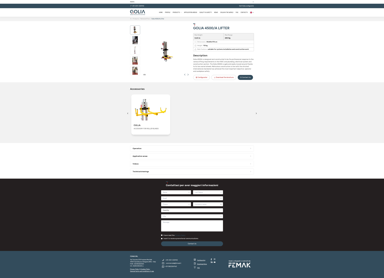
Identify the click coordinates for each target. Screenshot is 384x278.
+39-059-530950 (138, 6)
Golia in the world (226, 12)
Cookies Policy (145, 269)
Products (176, 12)
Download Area (202, 264)
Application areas (190, 12)
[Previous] (127, 113)
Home (161, 12)
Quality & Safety (206, 12)
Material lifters (145, 19)
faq (198, 268)
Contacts (244, 12)
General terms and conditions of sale (142, 271)
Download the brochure (225, 77)
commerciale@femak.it (173, 263)
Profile (167, 12)
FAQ (237, 12)
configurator (202, 77)
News (216, 12)
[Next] (256, 113)
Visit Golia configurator (246, 6)
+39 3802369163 (171, 266)
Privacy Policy (180, 235)
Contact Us (246, 77)
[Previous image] (185, 74)
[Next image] (188, 74)
